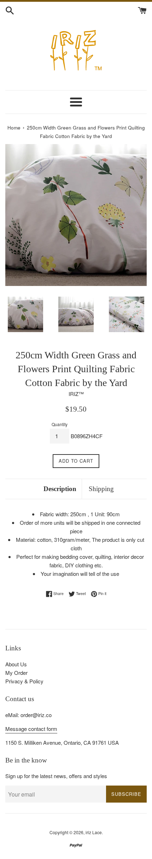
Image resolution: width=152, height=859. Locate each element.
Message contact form (31, 728)
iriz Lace (94, 832)
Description (59, 488)
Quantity (60, 424)
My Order (16, 672)
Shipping (101, 488)
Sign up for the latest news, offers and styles (56, 776)
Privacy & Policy (24, 681)
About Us (16, 664)
